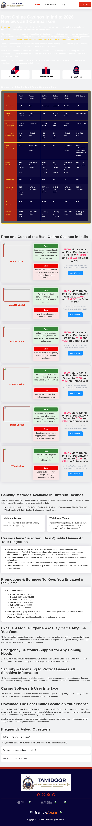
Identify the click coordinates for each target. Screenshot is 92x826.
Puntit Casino (9, 39)
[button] (51, 4)
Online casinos (7, 27)
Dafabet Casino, (22, 39)
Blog (63, 4)
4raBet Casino (48, 39)
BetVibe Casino (35, 39)
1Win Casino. (75, 39)
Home (37, 4)
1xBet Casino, (60, 39)
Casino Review (50, 4)
